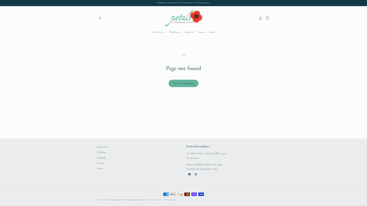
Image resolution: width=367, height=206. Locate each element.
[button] (100, 18)
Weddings (101, 152)
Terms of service (155, 200)
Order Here (102, 147)
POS (122, 200)
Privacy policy (169, 200)
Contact (100, 163)
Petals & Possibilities (111, 200)
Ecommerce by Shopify (136, 200)
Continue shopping (183, 83)
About (100, 168)
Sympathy (101, 157)
